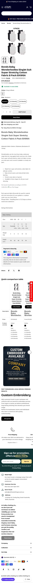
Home (3, 23)
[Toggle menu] (2, 7)
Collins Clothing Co (12, 576)
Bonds (9, 23)
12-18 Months (16, 106)
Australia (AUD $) (9, 557)
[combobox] (16, 13)
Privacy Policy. (16, 468)
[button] (31, 291)
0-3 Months (13, 101)
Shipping (11, 83)
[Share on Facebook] (9, 271)
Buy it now (16, 117)
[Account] (27, 7)
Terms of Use (26, 466)
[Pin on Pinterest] (19, 271)
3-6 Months (22, 101)
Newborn (5, 101)
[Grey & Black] (2, 93)
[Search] (29, 13)
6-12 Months (6, 106)
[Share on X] (14, 271)
